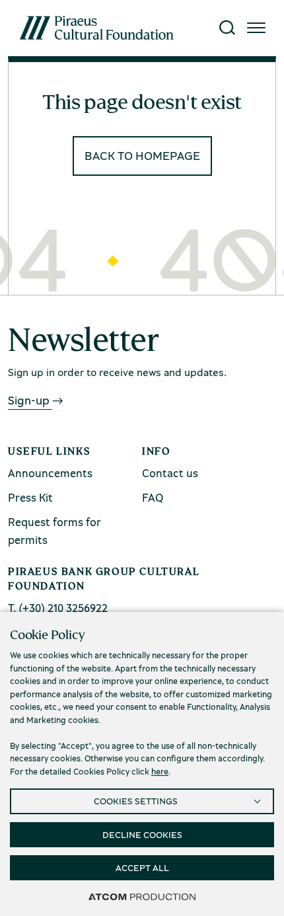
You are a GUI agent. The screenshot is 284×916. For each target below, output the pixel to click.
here (159, 771)
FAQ (152, 497)
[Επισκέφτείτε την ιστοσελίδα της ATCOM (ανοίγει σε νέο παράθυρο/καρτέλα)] (142, 896)
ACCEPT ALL (142, 867)
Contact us (170, 472)
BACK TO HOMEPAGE (142, 155)
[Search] (227, 27)
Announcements (50, 472)
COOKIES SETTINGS (136, 800)
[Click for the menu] (256, 28)
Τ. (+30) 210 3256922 (58, 607)
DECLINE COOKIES (142, 834)
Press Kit (30, 497)
